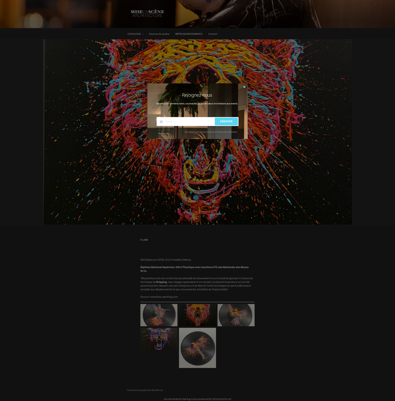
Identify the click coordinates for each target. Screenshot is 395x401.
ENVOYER (226, 121)
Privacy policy (164, 132)
